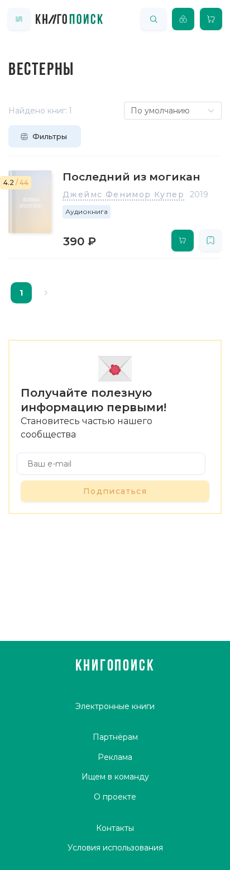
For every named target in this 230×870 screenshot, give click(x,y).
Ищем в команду (115, 777)
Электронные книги (115, 706)
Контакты (115, 828)
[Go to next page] (46, 293)
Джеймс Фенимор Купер (123, 194)
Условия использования (115, 848)
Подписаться (115, 491)
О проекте (115, 797)
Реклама (115, 757)
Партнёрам (115, 737)
